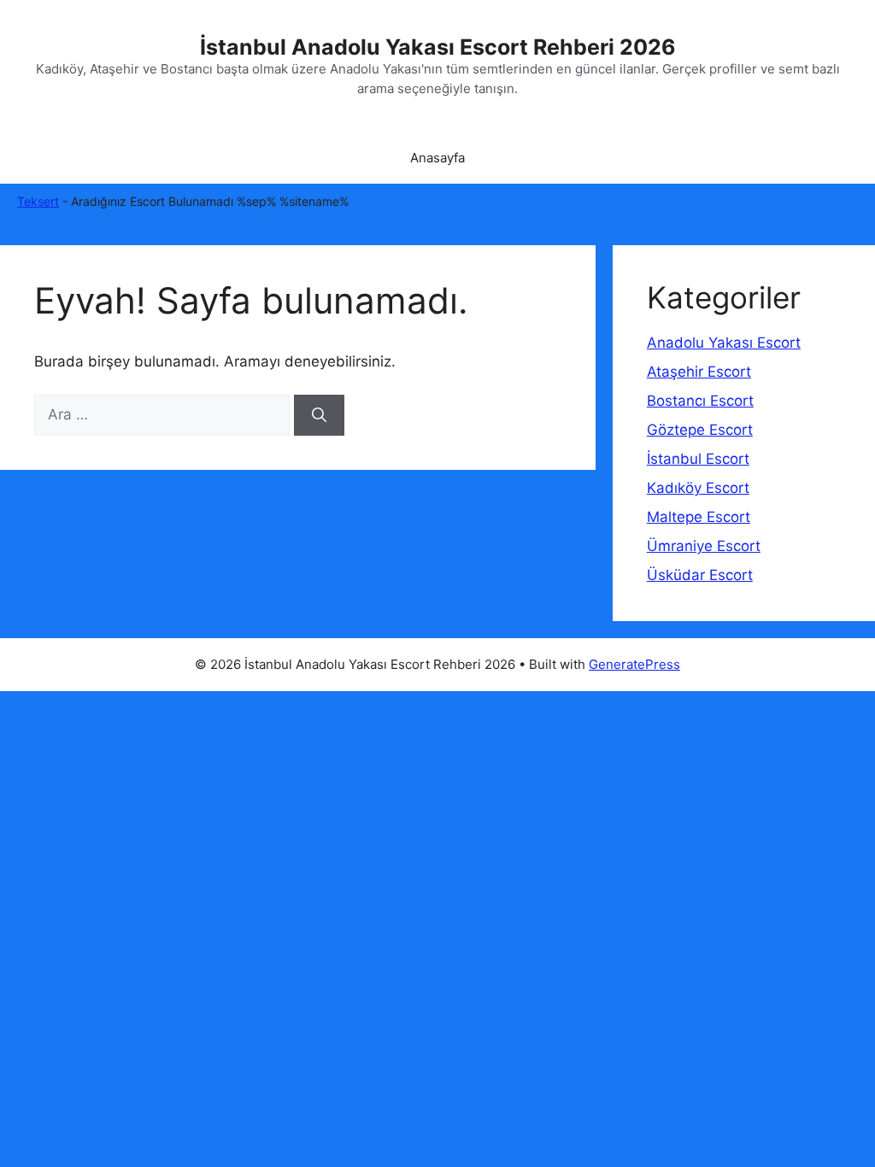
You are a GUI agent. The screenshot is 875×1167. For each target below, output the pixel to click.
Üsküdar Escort (700, 575)
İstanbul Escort (698, 458)
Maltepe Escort (698, 516)
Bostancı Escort (700, 400)
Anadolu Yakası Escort (724, 342)
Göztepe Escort (700, 429)
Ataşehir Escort (699, 371)
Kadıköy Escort (698, 487)
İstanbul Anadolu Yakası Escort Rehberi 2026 (438, 47)
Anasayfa (437, 158)
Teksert (38, 201)
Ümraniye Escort (703, 545)
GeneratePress (634, 664)
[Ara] (319, 415)
